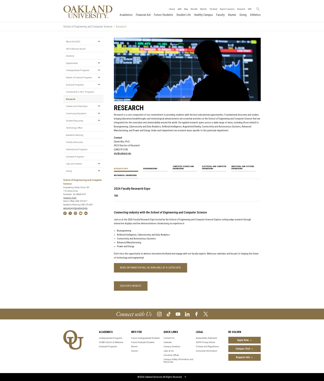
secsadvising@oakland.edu (75, 208)
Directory (70, 56)
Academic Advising (74, 135)
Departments (72, 63)
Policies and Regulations (207, 346)
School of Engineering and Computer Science (87, 26)
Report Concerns (227, 9)
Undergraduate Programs (77, 70)
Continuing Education (76, 113)
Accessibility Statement (206, 338)
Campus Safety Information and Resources (178, 360)
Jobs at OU (169, 351)
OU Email (213, 9)
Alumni (232, 15)
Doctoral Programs (75, 84)
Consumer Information (206, 351)
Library (172, 9)
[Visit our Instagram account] (159, 313)
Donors (134, 351)
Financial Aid (143, 15)
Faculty (220, 15)
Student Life (183, 15)
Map (186, 9)
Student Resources (74, 120)
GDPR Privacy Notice (205, 342)
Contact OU (169, 338)
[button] (98, 41)
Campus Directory (172, 346)
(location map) (70, 198)
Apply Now (243, 340)
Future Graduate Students (143, 342)
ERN (249, 9)
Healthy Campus (203, 15)
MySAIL (203, 9)
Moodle (194, 9)
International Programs (77, 149)
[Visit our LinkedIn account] (187, 313)
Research (241, 9)
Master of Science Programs (79, 77)
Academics (126, 15)
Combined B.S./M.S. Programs (80, 91)
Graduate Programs (108, 346)
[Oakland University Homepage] (87, 11)
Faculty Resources (74, 142)
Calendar (168, 342)
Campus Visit (243, 348)
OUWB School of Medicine (111, 342)
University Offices (171, 355)
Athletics (255, 15)
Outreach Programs (75, 156)
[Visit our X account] (206, 313)
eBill (179, 9)
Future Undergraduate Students (145, 338)
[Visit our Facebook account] (196, 313)
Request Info (243, 357)
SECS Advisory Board (76, 48)
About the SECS (73, 41)
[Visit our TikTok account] (168, 313)
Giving (243, 15)
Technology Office (74, 127)
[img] (65, 213)
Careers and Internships (77, 106)
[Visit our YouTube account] (178, 313)
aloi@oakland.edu (122, 153)
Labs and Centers (74, 163)
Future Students (163, 15)
